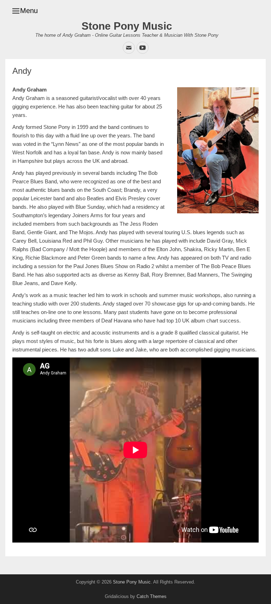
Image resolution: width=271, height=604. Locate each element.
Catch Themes (152, 596)
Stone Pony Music (127, 26)
